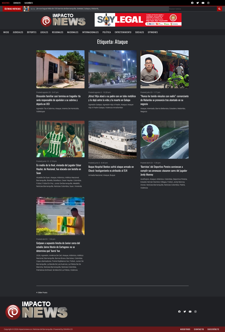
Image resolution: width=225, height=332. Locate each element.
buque (112, 175)
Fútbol (39, 183)
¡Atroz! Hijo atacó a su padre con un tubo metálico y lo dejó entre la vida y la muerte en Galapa (112, 98)
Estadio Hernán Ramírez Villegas (153, 182)
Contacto (17, 2)
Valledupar (40, 111)
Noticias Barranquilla (44, 186)
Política (107, 32)
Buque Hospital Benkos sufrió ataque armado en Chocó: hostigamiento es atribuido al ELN (111, 168)
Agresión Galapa (95, 105)
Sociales (139, 32)
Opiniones (153, 32)
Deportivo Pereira (180, 179)
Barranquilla (41, 180)
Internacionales (90, 32)
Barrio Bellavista (162, 108)
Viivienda (78, 186)
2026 (38, 255)
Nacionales (72, 32)
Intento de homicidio (70, 108)
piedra (182, 185)
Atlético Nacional (72, 177)
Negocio (143, 111)
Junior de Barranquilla (63, 183)
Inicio (6, 32)
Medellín (76, 183)
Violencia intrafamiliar (114, 108)
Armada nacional (95, 175)
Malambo (181, 108)
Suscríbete (28, 2)
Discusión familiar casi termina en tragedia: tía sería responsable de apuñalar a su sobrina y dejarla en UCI (58, 100)
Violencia (144, 188)
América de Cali (55, 255)
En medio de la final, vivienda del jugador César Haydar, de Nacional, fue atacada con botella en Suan (58, 169)
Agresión (44, 255)
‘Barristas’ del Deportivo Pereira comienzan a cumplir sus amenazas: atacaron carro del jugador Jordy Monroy (163, 170)
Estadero (173, 108)
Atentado (151, 108)
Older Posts (41, 292)
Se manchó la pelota (61, 270)
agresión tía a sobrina (45, 108)
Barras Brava (60, 258)
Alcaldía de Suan (43, 177)
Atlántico (60, 177)
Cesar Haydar (67, 180)
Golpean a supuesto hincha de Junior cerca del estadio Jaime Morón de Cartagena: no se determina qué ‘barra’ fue (58, 247)
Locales (44, 32)
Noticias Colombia (61, 186)
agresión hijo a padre (111, 105)
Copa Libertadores (43, 261)
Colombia (77, 180)
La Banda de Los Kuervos (57, 264)
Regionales (57, 32)
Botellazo (57, 180)
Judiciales (18, 32)
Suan (72, 186)
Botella (50, 180)
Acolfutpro (144, 179)
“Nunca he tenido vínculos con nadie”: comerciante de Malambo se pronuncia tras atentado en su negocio (164, 100)
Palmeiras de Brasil (44, 270)
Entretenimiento (123, 32)
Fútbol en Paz (48, 183)
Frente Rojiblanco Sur (60, 261)
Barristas (70, 258)
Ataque (58, 108)
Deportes (31, 32)
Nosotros (6, 2)
